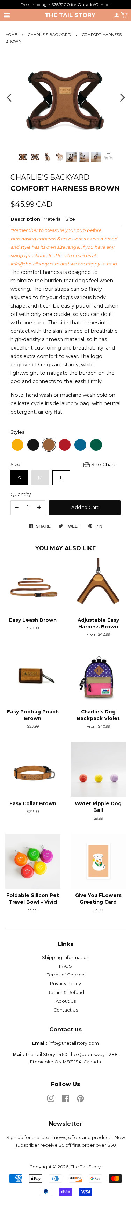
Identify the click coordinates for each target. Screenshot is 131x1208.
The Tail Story (70, 15)
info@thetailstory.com (34, 264)
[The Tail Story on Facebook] (65, 1100)
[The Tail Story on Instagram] (50, 1100)
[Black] (33, 445)
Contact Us (65, 1010)
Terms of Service (66, 975)
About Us (66, 1001)
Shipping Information (65, 957)
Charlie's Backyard (49, 34)
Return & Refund (65, 992)
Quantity (20, 494)
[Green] (96, 445)
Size (15, 464)
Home (11, 34)
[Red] (65, 445)
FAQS (65, 966)
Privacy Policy (65, 983)
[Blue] (80, 445)
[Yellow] (17, 445)
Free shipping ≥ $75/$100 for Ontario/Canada (65, 4)
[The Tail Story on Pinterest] (80, 1100)
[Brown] (49, 445)
